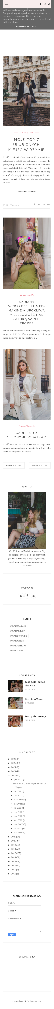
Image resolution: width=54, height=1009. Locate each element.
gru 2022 (18, 779)
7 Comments (15, 205)
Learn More (22, 26)
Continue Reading (26, 191)
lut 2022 (18, 828)
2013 (13, 869)
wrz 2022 (18, 799)
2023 (13, 771)
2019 (13, 845)
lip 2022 (17, 807)
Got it (35, 26)
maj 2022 (18, 816)
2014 (13, 865)
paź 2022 (18, 795)
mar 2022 (18, 824)
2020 (13, 840)
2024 (13, 767)
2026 (13, 759)
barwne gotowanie (18, 636)
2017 (13, 853)
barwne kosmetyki (18, 646)
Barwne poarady (17, 631)
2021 (13, 836)
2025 (13, 763)
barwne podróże (27, 295)
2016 (13, 857)
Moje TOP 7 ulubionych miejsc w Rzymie (26, 144)
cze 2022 (18, 812)
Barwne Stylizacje (26, 426)
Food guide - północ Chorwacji (35, 683)
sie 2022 (18, 803)
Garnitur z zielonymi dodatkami (26, 435)
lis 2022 (17, 791)
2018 (13, 849)
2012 (13, 873)
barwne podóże (26, 132)
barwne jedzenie (17, 641)
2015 (13, 861)
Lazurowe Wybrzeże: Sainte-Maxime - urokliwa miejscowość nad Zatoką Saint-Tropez (26, 312)
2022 (13, 775)
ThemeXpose (35, 1001)
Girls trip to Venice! (34, 699)
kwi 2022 (18, 820)
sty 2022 (18, 832)
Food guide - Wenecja (35, 716)
